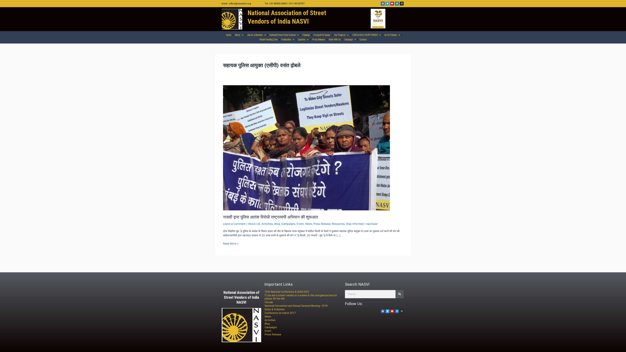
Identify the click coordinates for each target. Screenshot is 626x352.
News (308, 223)
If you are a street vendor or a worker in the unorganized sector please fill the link (301, 297)
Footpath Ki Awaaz (322, 35)
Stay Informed (355, 223)
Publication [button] (286, 39)
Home (228, 35)
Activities (267, 223)
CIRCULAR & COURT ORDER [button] (364, 35)
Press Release (318, 39)
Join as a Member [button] (255, 35)
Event (300, 223)
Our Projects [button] (339, 35)
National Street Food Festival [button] (282, 35)
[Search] (399, 294)
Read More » (231, 243)
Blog (277, 223)
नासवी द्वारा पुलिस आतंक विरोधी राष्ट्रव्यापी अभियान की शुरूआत (270, 217)
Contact (363, 39)
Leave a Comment (234, 223)
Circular (269, 302)
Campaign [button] (348, 39)
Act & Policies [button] (390, 35)
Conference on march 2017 (280, 313)
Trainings (306, 35)
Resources (338, 223)
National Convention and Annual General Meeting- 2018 (296, 305)
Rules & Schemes (275, 309)
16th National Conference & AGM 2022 (287, 291)
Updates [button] (302, 39)
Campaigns (288, 223)
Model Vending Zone (268, 39)
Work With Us (335, 39)
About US (254, 223)
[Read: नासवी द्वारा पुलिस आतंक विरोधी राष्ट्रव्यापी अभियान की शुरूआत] (306, 147)
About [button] (237, 35)
